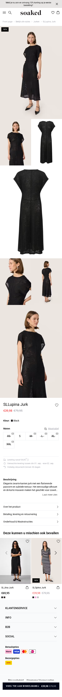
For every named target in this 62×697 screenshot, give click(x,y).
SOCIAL (10, 636)
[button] (31, 507)
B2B (7, 627)
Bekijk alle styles (23, 21)
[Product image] (15, 142)
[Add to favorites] (56, 405)
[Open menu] (4, 12)
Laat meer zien (49, 494)
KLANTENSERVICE (16, 608)
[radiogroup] (31, 440)
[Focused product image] (31, 72)
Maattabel (53, 428)
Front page (7, 21)
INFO (8, 617)
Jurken (36, 21)
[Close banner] (56, 3)
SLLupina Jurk (49, 21)
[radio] (19, 436)
